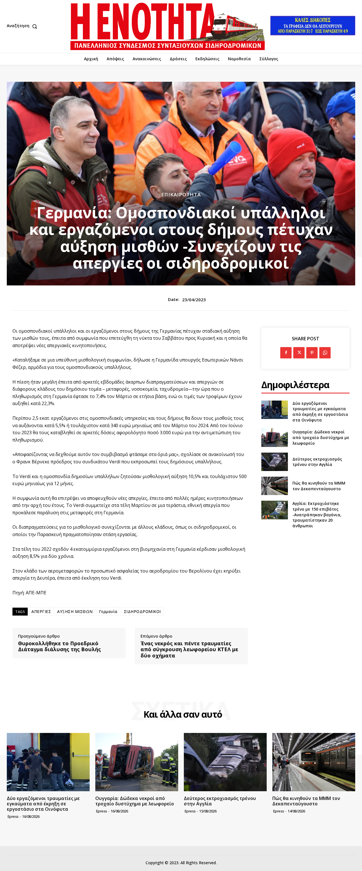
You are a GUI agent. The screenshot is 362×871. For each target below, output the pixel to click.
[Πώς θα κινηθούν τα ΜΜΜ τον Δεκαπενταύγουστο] (274, 486)
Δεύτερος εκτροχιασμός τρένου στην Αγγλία (317, 461)
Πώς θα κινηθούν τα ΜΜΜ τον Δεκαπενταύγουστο (318, 485)
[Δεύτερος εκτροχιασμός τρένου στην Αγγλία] (274, 462)
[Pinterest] (312, 352)
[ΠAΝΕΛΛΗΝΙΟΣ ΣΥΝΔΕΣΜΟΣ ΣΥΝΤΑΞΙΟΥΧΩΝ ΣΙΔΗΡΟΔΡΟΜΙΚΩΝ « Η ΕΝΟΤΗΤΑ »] (167, 26)
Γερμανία (108, 611)
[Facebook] (286, 352)
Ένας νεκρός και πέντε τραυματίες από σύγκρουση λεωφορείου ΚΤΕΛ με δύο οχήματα (189, 649)
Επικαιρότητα (181, 194)
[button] (23, 26)
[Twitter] (299, 352)
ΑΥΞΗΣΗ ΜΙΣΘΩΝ (75, 611)
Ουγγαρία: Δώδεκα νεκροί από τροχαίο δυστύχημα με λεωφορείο (320, 437)
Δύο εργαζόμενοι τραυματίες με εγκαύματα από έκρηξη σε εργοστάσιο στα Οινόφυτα (320, 412)
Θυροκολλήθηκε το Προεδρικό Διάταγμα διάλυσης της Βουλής (59, 646)
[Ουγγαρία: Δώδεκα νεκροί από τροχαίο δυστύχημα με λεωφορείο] (274, 437)
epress (13, 816)
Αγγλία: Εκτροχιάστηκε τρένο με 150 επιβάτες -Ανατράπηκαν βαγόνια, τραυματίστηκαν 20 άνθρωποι (316, 514)
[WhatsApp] (325, 352)
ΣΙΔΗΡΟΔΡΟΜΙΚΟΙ (142, 611)
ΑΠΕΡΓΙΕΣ (41, 611)
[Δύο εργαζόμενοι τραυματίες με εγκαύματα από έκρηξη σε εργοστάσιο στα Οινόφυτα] (274, 410)
